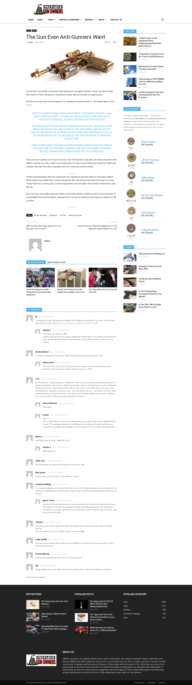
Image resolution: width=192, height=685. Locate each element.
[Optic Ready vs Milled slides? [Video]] (32, 617)
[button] (162, 20)
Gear (50, 19)
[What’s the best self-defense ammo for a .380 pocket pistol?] (81, 630)
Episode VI (53, 215)
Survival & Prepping (69, 19)
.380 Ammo (148, 177)
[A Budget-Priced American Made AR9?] (129, 269)
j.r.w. (37, 378)
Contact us (116, 19)
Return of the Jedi (75, 215)
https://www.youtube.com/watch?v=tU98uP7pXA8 (76, 323)
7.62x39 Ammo (150, 229)
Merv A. (38, 436)
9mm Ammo (148, 141)
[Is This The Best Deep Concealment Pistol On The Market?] (129, 294)
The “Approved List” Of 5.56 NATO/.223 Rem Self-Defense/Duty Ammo (101, 604)
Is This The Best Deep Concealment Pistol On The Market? (150, 294)
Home (31, 19)
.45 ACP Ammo (150, 159)
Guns (39, 19)
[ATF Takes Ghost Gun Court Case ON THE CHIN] (103, 277)
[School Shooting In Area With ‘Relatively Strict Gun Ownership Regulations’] (40, 277)
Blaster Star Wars (40, 215)
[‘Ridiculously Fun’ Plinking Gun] (129, 257)
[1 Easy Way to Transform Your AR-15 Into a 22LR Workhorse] (129, 57)
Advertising (151, 682)
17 (116, 42)
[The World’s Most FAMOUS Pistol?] (129, 282)
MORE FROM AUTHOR (56, 262)
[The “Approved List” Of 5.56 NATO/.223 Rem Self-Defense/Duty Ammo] (81, 604)
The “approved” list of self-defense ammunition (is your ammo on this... (102, 617)
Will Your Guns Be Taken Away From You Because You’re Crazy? (43, 227)
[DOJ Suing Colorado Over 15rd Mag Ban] (32, 604)
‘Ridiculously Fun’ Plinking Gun (152, 254)
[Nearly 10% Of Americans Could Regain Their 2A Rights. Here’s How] (71, 277)
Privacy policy (140, 682)
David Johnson (42, 352)
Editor (31, 42)
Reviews (89, 19)
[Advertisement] (144, 335)
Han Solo (63, 215)
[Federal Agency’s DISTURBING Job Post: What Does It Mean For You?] (129, 82)
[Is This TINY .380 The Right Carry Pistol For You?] (129, 307)
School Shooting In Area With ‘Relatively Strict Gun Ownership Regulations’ (38, 292)
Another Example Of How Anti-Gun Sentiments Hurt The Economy (151, 94)
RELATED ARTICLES (36, 262)
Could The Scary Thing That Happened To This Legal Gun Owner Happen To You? (97, 227)
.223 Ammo (148, 212)
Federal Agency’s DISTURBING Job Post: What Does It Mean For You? (151, 81)
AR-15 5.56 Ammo (151, 195)
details (29, 105)
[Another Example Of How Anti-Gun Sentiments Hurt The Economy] (129, 95)
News (101, 19)
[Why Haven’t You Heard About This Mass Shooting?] (129, 69)
